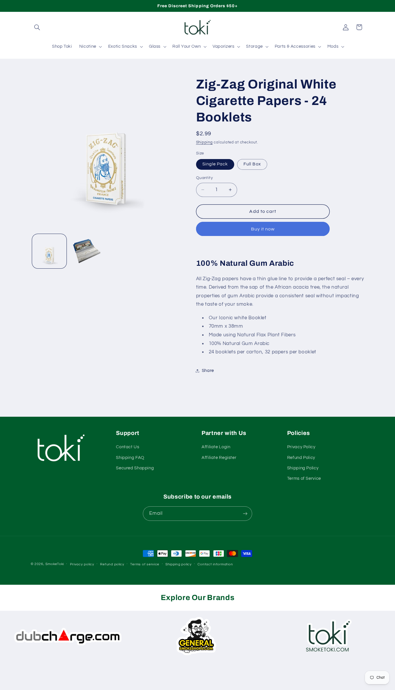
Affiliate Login (216, 447)
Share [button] (208, 370)
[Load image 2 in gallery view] (86, 251)
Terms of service (144, 564)
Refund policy (112, 564)
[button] (37, 27)
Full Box (252, 164)
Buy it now (263, 229)
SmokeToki (54, 564)
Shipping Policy (302, 468)
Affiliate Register (219, 457)
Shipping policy (178, 564)
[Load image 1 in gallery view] (49, 251)
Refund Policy (301, 457)
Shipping (204, 142)
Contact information (215, 564)
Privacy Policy (301, 447)
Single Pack (215, 164)
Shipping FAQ (130, 457)
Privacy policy (82, 564)
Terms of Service (304, 479)
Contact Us (127, 447)
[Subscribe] (245, 514)
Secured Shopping (135, 468)
